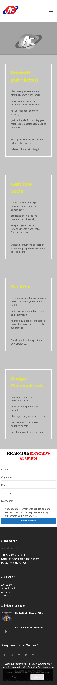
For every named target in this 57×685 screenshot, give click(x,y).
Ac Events (6, 585)
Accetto (37, 677)
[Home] (11, 15)
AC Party (5, 592)
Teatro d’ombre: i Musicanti (29, 627)
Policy (35, 516)
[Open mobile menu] (51, 10)
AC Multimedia (9, 588)
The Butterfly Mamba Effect (29, 613)
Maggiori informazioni (19, 677)
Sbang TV (6, 595)
